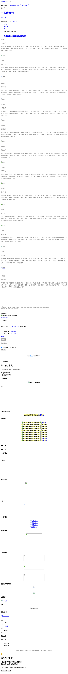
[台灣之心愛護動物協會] (4, 600)
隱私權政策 (43, 650)
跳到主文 (3, 17)
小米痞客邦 (7, 12)
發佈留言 (3, 349)
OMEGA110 (4, 317)
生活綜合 (14, 21)
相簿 (5, 24)
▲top (2, 336)
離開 (9, 670)
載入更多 (3, 339)
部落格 (6, 26)
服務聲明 (50, 650)
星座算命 (13, 331)
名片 (5, 28)
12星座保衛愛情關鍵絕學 (15, 36)
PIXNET (21, 650)
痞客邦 (14, 326)
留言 (18, 326)
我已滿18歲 (4, 670)
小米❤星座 (14, 333)
